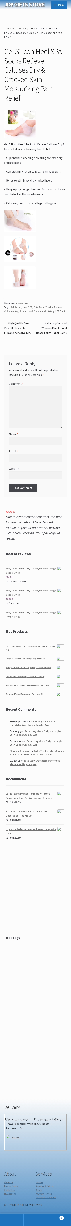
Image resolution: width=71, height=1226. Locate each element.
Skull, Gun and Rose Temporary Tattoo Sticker (28, 667)
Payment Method (44, 1193)
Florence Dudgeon (20, 751)
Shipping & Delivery (45, 1186)
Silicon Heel (26, 311)
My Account (10, 1193)
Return (39, 1189)
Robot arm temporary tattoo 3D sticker (25, 676)
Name (13, 434)
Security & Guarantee (46, 1197)
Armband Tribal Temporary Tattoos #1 (24, 694)
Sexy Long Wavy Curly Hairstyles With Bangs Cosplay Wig (32, 723)
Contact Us (9, 1189)
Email (13, 451)
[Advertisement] (35, 889)
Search (35, 1220)
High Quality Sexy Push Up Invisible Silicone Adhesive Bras (18, 328)
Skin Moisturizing (44, 311)
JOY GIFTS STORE (24, 4)
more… (17, 1137)
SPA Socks (61, 311)
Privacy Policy (11, 1186)
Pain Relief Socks (43, 307)
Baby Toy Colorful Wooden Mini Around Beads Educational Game (51, 328)
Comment (16, 383)
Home (10, 28)
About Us (8, 1182)
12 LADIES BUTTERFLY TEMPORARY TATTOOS (27, 685)
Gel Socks (15, 307)
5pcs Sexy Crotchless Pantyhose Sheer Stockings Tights (35, 762)
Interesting (23, 28)
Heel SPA (27, 307)
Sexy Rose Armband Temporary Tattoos (25, 658)
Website (14, 468)
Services (39, 1182)
